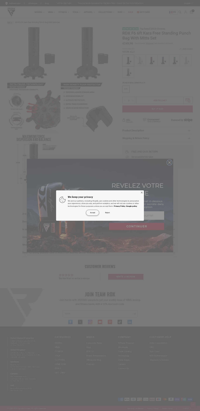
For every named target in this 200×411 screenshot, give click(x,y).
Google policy (131, 206)
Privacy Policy (119, 206)
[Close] (141, 192)
